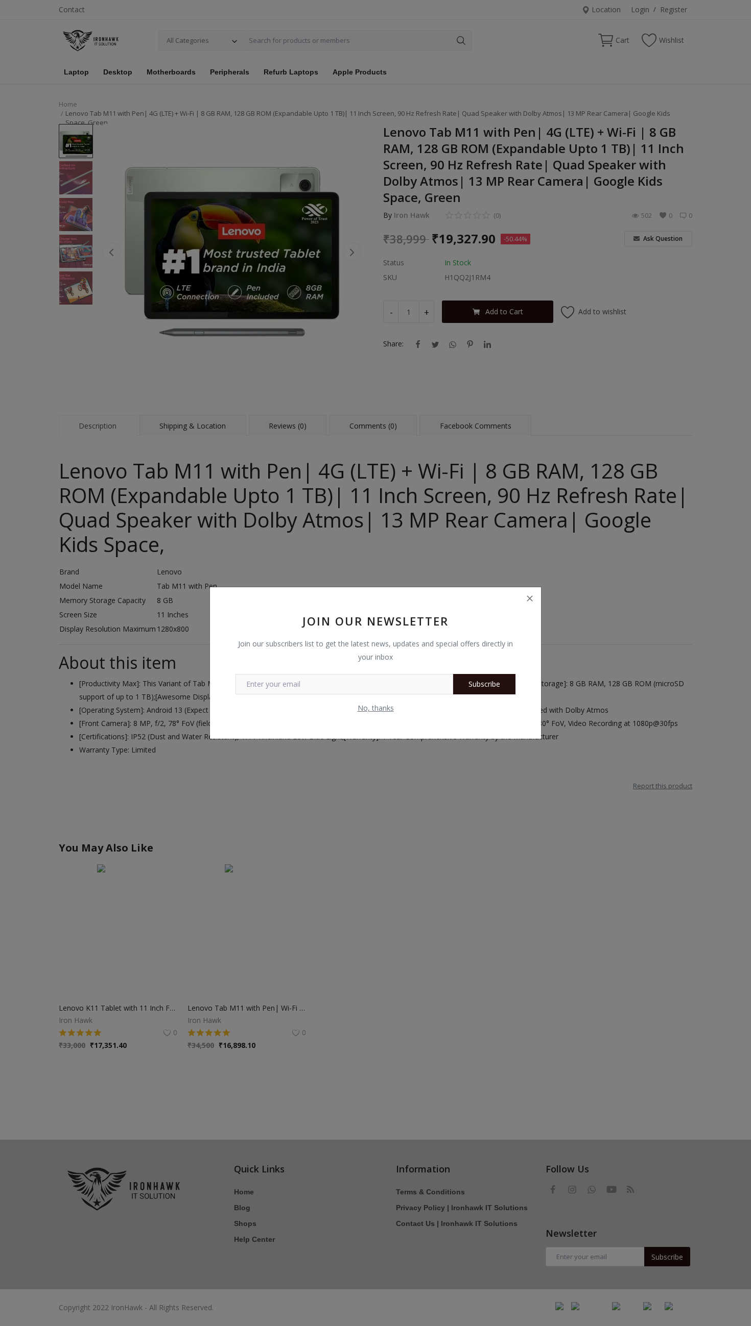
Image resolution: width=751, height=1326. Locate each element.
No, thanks (376, 708)
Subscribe (484, 684)
